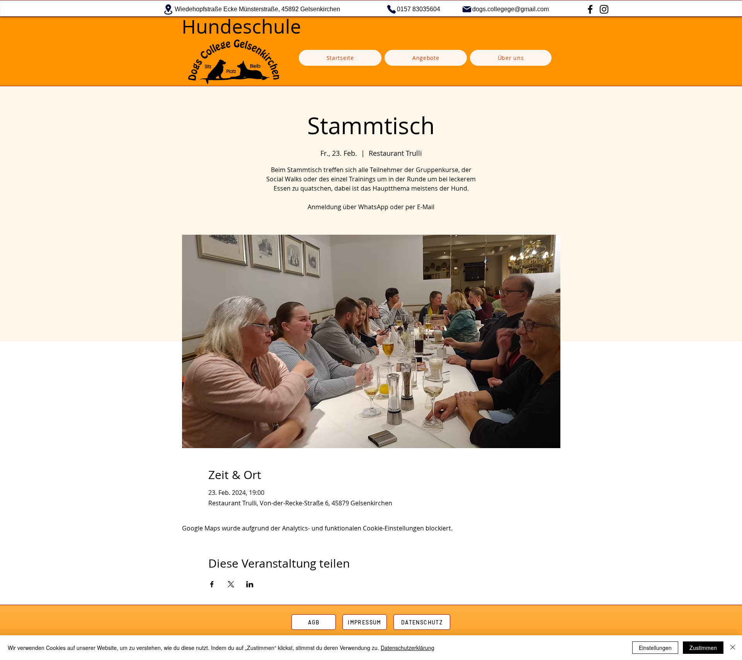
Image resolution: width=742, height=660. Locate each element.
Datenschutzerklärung (407, 647)
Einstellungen (655, 647)
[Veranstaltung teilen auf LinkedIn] (250, 584)
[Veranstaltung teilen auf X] (231, 584)
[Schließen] (732, 647)
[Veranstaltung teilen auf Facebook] (212, 584)
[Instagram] (604, 9)
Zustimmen (703, 647)
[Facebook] (590, 9)
